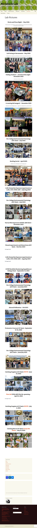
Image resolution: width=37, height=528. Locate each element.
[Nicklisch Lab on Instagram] (7, 477)
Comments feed (26, 512)
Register (25, 508)
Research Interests (11, 11)
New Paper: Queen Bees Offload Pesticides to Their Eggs (5, 509)
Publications (17, 11)
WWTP (26, 372)
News (2, 11)
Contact (8, 13)
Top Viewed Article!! (4, 518)
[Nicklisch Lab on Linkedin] (10, 477)
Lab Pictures (28, 11)
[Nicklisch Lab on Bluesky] (12, 477)
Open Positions (3, 13)
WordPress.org (26, 514)
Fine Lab (9, 394)
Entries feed (26, 511)
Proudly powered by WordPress (9, 526)
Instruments (23, 11)
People (5, 11)
